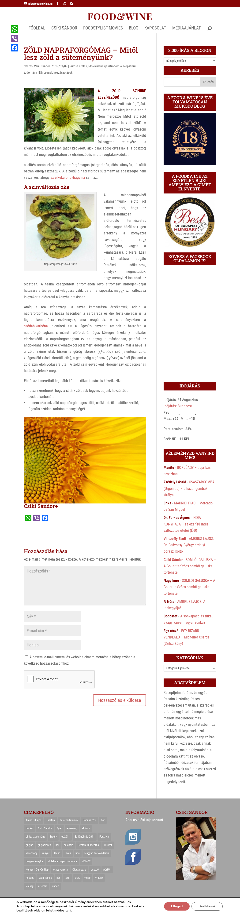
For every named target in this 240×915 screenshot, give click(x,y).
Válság (30, 886)
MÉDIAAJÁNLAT (186, 28)
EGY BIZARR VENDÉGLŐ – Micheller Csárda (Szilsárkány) (187, 637)
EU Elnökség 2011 (85, 836)
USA (77, 877)
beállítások (24, 910)
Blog (133, 28)
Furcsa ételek (78, 66)
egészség (72, 828)
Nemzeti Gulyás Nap (37, 869)
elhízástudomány (35, 836)
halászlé (68, 845)
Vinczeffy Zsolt (175, 538)
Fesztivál (104, 836)
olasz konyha (60, 869)
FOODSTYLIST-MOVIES (103, 28)
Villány (99, 877)
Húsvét (108, 845)
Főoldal (37, 28)
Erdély (53, 836)
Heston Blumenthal (89, 845)
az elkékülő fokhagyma (67, 177)
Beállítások (207, 906)
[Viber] (14, 38)
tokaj (67, 877)
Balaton (50, 820)
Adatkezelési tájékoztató (144, 820)
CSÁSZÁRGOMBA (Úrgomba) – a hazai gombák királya (189, 488)
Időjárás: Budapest (178, 406)
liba (77, 853)
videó (87, 877)
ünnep (55, 886)
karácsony (31, 853)
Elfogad (177, 906)
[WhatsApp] (14, 29)
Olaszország (79, 869)
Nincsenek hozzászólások (55, 72)
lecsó (57, 853)
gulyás (29, 845)
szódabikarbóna (36, 326)
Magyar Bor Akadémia (96, 853)
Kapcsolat (155, 28)
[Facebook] (14, 47)
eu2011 (65, 836)
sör (58, 877)
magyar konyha (34, 861)
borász (29, 828)
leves (68, 853)
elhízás (86, 828)
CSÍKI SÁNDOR (64, 28)
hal (57, 845)
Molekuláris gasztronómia (105, 66)
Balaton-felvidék (69, 820)
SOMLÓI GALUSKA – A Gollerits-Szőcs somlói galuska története (190, 566)
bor (103, 820)
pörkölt (107, 869)
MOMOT (86, 861)
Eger (59, 828)
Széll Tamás (45, 877)
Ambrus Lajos (33, 820)
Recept (30, 877)
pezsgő (95, 869)
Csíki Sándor (42, 66)
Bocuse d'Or (89, 820)
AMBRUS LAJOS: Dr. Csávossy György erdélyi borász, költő (189, 545)
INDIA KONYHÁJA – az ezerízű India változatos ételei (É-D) (186, 523)
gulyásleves (44, 845)
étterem (42, 886)
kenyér (45, 853)
